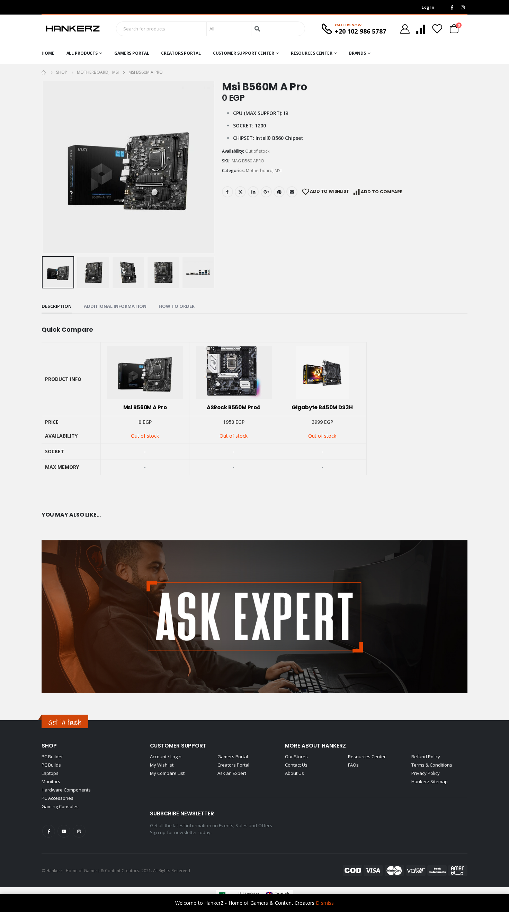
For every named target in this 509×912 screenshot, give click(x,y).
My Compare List (167, 773)
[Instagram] (462, 7)
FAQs (353, 765)
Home (48, 53)
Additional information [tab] (115, 306)
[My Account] (404, 29)
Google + (266, 191)
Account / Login (165, 756)
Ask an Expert (231, 773)
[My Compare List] (420, 29)
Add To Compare (381, 192)
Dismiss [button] (325, 903)
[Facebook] (451, 7)
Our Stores (296, 756)
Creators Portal (180, 53)
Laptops (50, 773)
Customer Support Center (243, 53)
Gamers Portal (131, 53)
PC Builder (52, 756)
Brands (357, 53)
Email (291, 191)
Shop (49, 745)
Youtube (63, 831)
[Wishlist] (437, 29)
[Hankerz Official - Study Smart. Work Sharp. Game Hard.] (73, 28)
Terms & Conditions (431, 765)
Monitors (51, 781)
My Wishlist (161, 765)
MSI (278, 170)
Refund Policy (425, 756)
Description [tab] (57, 306)
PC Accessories (57, 798)
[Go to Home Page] (44, 72)
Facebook (227, 191)
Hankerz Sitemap (429, 781)
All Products (82, 53)
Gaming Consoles (60, 806)
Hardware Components (66, 790)
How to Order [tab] (177, 306)
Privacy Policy (425, 773)
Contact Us (296, 765)
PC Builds (51, 765)
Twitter (240, 191)
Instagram (79, 831)
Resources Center (311, 53)
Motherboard (259, 170)
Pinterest (279, 191)
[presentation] (43, 167)
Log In (428, 7)
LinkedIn (253, 191)
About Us (294, 773)
